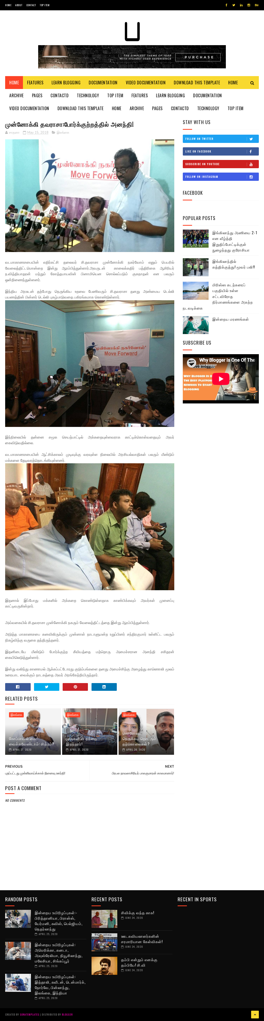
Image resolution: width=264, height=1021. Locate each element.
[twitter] (233, 5)
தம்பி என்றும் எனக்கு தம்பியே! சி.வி (139, 962)
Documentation (103, 82)
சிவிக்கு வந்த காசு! (137, 912)
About (18, 5)
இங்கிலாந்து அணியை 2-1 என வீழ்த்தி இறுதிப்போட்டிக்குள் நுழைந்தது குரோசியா (234, 241)
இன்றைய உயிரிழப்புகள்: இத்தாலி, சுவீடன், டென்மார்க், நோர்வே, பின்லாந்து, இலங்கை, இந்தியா (60, 984)
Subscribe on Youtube (202, 164)
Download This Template (197, 82)
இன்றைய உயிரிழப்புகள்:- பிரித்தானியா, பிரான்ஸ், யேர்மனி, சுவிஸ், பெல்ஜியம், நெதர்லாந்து (58, 920)
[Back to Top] (255, 1014)
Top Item (45, 5)
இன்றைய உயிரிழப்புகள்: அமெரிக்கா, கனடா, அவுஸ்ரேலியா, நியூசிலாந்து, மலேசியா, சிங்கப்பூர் (58, 952)
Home (8, 5)
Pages (37, 95)
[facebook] (226, 5)
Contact (31, 5)
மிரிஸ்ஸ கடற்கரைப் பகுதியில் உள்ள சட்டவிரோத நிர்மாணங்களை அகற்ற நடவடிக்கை (218, 296)
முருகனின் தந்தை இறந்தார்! (81, 741)
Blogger (67, 1014)
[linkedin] (241, 5)
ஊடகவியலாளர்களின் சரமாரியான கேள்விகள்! (142, 938)
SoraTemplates (29, 1014)
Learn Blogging (66, 82)
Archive (16, 95)
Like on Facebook (198, 151)
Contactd (60, 95)
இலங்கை (63, 132)
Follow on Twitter (199, 139)
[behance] (256, 5)
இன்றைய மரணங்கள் (230, 319)
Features (35, 82)
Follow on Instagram (201, 177)
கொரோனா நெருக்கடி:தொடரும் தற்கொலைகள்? (139, 738)
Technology (88, 95)
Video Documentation (146, 82)
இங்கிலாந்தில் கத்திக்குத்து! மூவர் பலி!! (233, 264)
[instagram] (249, 5)
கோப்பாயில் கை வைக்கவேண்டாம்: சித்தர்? (31, 741)
